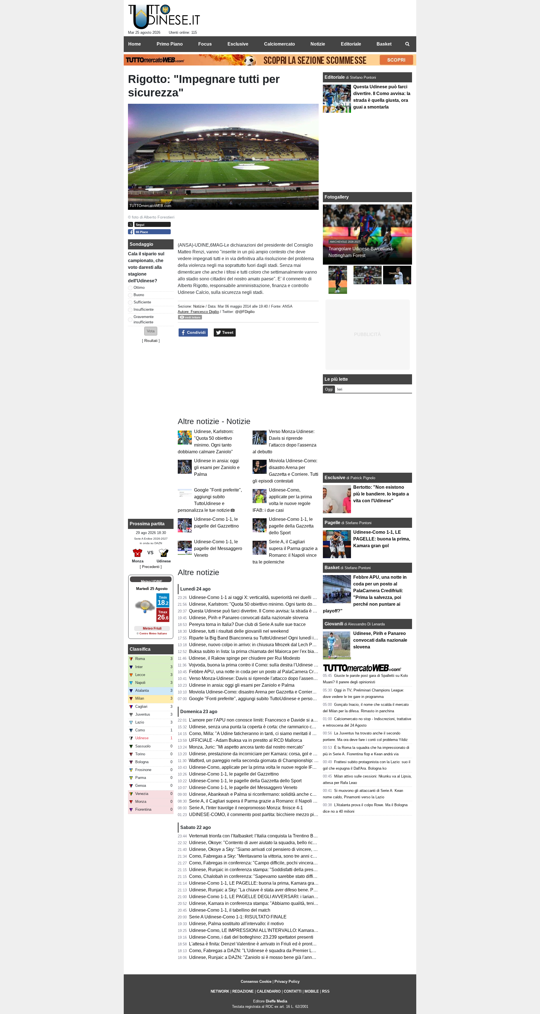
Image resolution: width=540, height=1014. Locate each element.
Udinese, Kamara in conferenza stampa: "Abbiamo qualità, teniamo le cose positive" (272, 903)
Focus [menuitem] (205, 44)
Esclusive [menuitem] (238, 44)
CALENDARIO (269, 991)
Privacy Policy (287, 981)
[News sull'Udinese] (164, 17)
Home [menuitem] (134, 44)
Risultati (151, 341)
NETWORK (220, 991)
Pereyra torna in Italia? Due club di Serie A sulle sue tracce (247, 624)
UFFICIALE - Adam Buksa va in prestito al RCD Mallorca (245, 740)
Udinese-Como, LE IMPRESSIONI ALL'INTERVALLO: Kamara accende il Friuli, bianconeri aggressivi (290, 930)
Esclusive (335, 477)
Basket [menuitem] (384, 44)
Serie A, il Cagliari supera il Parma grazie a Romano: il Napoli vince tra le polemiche (273, 801)
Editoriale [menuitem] (351, 44)
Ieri (339, 389)
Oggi (329, 389)
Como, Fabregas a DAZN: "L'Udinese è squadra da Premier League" (257, 950)
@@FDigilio (245, 312)
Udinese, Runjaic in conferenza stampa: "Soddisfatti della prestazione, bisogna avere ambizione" (285, 869)
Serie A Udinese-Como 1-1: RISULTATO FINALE (238, 916)
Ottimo (139, 287)
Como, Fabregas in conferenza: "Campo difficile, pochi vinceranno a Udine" (264, 862)
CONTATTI (293, 991)
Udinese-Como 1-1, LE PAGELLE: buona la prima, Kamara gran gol (256, 883)
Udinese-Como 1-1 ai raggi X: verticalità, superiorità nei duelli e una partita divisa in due (276, 597)
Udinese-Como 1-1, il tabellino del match (229, 910)
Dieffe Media (276, 1001)
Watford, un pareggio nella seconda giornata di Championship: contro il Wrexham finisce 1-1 (280, 760)
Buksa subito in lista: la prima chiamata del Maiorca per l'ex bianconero (259, 651)
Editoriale (335, 77)
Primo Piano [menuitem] (170, 44)
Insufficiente (144, 309)
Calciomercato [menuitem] (279, 44)
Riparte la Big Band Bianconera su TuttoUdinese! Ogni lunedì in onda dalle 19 (267, 638)
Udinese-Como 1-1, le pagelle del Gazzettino (234, 774)
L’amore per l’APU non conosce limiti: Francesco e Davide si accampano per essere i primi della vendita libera (299, 720)
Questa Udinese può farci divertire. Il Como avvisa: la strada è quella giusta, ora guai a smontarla (285, 611)
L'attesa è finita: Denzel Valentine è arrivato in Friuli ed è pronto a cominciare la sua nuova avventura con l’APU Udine (306, 943)
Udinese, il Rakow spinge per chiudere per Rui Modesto (244, 658)
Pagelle (332, 522)
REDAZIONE (243, 991)
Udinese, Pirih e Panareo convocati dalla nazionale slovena (248, 617)
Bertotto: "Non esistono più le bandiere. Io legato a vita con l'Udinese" (381, 494)
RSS (326, 991)
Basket (332, 567)
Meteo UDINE (151, 581)
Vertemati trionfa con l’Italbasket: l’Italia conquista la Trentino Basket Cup (261, 835)
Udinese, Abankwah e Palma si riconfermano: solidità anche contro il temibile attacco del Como (284, 794)
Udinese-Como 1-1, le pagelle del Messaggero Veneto (218, 548)
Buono (139, 295)
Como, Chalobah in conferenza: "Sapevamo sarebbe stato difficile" (255, 876)
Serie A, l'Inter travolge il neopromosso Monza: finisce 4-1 (246, 807)
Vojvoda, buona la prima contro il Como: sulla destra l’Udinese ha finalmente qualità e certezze (283, 665)
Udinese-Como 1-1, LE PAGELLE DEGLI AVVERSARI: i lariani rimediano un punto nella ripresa (285, 896)
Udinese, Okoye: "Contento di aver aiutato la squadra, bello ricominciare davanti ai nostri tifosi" (283, 842)
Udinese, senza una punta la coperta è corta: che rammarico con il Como (261, 726)
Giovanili (334, 623)
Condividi (196, 332)
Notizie (198, 306)
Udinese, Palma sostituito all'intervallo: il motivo (236, 923)
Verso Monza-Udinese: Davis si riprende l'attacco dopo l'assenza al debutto (264, 678)
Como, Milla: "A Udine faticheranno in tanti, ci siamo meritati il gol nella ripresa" (267, 733)
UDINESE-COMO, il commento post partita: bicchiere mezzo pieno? (256, 814)
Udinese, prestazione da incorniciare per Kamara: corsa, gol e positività (260, 753)
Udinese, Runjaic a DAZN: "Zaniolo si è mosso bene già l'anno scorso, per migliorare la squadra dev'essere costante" (306, 957)
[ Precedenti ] (151, 567)
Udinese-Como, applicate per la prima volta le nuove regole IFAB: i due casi (264, 767)
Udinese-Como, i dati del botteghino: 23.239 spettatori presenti (251, 937)
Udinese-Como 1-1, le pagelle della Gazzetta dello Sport (291, 526)
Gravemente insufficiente (144, 319)
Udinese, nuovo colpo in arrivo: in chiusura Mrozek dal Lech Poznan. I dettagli (266, 644)
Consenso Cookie (256, 981)
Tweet (227, 332)
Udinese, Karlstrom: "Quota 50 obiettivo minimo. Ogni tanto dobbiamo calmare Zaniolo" (275, 604)
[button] (150, 331)
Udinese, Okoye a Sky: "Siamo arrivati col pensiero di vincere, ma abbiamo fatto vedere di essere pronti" (292, 849)
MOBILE (312, 991)
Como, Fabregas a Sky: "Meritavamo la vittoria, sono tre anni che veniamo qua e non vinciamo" (283, 856)
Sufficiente (142, 302)
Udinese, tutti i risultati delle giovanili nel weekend (239, 631)
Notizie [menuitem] (317, 44)
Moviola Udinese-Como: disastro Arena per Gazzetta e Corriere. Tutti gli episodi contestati (278, 691)
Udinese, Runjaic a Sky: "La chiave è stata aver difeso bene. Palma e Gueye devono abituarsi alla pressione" (297, 889)
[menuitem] (407, 44)
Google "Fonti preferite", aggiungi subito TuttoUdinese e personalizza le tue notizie (271, 698)
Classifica (140, 649)
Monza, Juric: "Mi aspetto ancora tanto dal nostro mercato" (246, 747)
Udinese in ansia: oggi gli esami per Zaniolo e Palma (217, 467)
